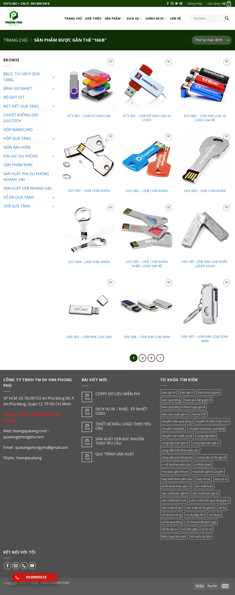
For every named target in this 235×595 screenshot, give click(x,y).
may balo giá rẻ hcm (175, 471)
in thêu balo (203, 464)
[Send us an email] (180, 3)
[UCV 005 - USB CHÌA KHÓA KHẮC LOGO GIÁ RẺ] (146, 230)
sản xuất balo (204, 486)
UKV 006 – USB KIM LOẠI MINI (147, 337)
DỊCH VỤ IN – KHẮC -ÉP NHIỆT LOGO (121, 411)
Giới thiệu (93, 18)
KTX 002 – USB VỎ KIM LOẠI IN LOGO (147, 118)
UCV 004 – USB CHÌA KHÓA (89, 262)
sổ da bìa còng (171, 515)
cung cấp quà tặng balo (177, 457)
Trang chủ (73, 18)
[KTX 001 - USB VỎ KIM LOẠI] (89, 84)
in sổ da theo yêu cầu (176, 464)
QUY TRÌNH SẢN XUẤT (114, 454)
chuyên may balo (173, 428)
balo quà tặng (171, 400)
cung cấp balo (206, 436)
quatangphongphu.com (23, 436)
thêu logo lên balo (174, 536)
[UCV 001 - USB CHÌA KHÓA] (89, 159)
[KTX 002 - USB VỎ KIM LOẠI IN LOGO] (146, 84)
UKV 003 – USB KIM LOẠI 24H (89, 337)
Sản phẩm (112, 18)
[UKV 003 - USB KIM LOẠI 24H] (89, 305)
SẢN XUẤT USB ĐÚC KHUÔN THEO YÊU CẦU (119, 441)
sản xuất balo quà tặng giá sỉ (210, 500)
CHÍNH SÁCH (154, 18)
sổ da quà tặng (172, 522)
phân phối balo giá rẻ (176, 486)
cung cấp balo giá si (206, 443)
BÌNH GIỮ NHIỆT (17, 88)
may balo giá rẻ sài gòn (208, 471)
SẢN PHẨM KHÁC (18, 164)
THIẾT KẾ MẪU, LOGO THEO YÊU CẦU (123, 426)
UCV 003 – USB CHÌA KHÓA (205, 191)
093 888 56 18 (43, 414)
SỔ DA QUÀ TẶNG (18, 197)
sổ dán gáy (189, 529)
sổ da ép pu (170, 529)
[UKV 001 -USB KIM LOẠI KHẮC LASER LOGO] (205, 230)
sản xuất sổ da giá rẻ (200, 508)
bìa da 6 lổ (199, 414)
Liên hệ (175, 18)
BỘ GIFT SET (14, 97)
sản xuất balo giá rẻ (175, 493)
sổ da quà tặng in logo (201, 522)
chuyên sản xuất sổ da (177, 436)
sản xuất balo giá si (205, 493)
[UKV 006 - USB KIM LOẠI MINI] (146, 305)
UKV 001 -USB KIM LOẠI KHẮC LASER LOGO (205, 264)
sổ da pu (215, 515)
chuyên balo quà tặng (176, 421)
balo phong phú (209, 392)
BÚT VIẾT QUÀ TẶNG (21, 106)
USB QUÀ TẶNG (16, 206)
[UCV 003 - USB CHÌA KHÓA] (205, 159)
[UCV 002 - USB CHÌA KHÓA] (146, 159)
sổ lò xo (206, 529)
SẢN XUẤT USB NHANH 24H (27, 188)
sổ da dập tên (195, 515)
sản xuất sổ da (172, 508)
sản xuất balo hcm (174, 500)
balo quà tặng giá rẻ (198, 400)
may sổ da (203, 479)
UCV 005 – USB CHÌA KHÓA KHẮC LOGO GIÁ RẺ (147, 264)
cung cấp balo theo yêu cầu (180, 450)
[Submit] (227, 18)
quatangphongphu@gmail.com (41, 447)
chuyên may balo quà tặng (206, 428)
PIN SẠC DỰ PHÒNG (20, 156)
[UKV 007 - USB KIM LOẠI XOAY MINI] (205, 305)
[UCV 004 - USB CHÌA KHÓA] (89, 230)
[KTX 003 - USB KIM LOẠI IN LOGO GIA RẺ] (205, 84)
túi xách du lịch (201, 536)
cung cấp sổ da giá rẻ (211, 457)
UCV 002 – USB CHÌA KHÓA (147, 191)
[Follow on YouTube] (32, 565)
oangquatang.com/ (31, 430)
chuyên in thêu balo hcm (212, 421)
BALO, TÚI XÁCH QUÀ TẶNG (21, 76)
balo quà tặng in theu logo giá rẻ (183, 407)
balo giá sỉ (186, 392)
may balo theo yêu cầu (177, 479)
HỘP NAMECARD (18, 129)
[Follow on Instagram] (172, 3)
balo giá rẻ (169, 392)
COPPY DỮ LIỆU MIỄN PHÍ (117, 394)
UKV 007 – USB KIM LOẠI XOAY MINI (205, 339)
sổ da (222, 508)
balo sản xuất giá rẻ (175, 414)
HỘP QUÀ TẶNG (17, 138)
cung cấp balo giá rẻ (175, 443)
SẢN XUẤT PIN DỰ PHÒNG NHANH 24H (26, 176)
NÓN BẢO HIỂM (17, 147)
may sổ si (221, 479)
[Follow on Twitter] (176, 3)
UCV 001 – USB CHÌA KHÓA (89, 191)
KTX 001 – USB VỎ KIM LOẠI (89, 116)
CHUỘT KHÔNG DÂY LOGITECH (21, 117)
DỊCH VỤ (133, 18)
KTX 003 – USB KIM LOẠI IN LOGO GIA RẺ (205, 118)
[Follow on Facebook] (167, 3)
